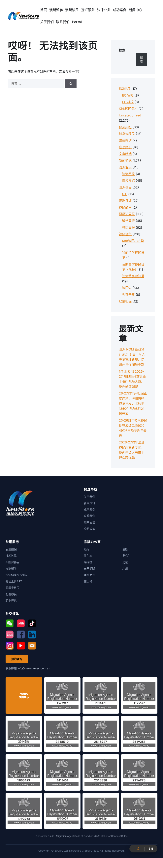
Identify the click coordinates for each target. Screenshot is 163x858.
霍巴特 (88, 581)
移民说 (127, 288)
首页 (43, 10)
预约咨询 (16, 659)
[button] (10, 623)
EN (151, 848)
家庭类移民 (12, 587)
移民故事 (125, 207)
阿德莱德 (89, 575)
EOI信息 (124, 89)
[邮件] (32, 645)
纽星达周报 (127, 214)
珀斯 (125, 549)
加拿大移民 (127, 134)
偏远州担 (125, 127)
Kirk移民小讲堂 (133, 241)
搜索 (122, 50)
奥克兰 (126, 555)
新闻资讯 (125, 161)
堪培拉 (88, 562)
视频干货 (128, 295)
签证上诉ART (14, 581)
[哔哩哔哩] (10, 634)
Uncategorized (130, 115)
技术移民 (11, 555)
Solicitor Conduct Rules (114, 836)
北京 (125, 562)
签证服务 (88, 10)
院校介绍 (128, 181)
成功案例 (119, 10)
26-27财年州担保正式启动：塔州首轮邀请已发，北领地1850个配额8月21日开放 (133, 403)
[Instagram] (10, 645)
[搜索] (71, 83)
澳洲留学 (125, 167)
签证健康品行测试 (17, 575)
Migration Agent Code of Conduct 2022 (78, 836)
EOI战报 (128, 102)
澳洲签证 (125, 201)
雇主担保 (125, 301)
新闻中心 (135, 10)
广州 (125, 568)
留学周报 (128, 221)
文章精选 (125, 154)
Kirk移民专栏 (128, 109)
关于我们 (47, 22)
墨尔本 (88, 555)
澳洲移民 (125, 187)
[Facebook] (21, 634)
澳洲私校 (128, 174)
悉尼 (86, 549)
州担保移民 (12, 562)
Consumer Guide (45, 836)
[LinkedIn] (32, 634)
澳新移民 (72, 10)
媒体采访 (125, 141)
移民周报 (128, 227)
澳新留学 (56, 10)
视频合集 (125, 234)
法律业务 (104, 10)
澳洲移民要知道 (133, 276)
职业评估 (11, 600)
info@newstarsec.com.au (33, 668)
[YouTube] (21, 645)
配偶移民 (11, 594)
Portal (77, 22)
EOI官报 (128, 95)
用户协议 (89, 522)
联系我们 (63, 22)
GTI (124, 194)
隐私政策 (89, 528)
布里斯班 (89, 568)
